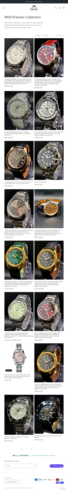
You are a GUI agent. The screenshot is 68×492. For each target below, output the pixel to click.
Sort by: (38, 35)
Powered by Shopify (21, 488)
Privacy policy (30, 488)
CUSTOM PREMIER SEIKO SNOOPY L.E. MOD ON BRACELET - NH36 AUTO (16, 437)
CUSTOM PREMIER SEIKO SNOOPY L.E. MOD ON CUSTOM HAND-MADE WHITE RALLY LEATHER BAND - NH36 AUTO (18, 133)
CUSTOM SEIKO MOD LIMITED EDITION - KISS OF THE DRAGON (48, 436)
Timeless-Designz (12, 488)
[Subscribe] (34, 466)
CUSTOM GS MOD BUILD (40, 182)
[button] (4, 8)
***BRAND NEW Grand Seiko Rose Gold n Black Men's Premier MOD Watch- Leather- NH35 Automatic (18, 182)
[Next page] (46, 449)
